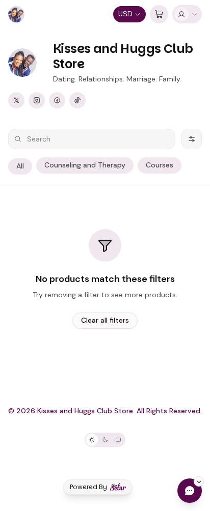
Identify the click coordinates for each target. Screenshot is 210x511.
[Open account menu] (187, 14)
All (20, 166)
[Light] (92, 440)
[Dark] (105, 440)
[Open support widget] (189, 490)
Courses (159, 164)
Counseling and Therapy (84, 164)
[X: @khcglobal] (16, 100)
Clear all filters (105, 320)
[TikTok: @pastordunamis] (77, 100)
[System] (118, 440)
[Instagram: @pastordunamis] (37, 100)
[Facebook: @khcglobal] (57, 100)
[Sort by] (191, 139)
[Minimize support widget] (199, 481)
